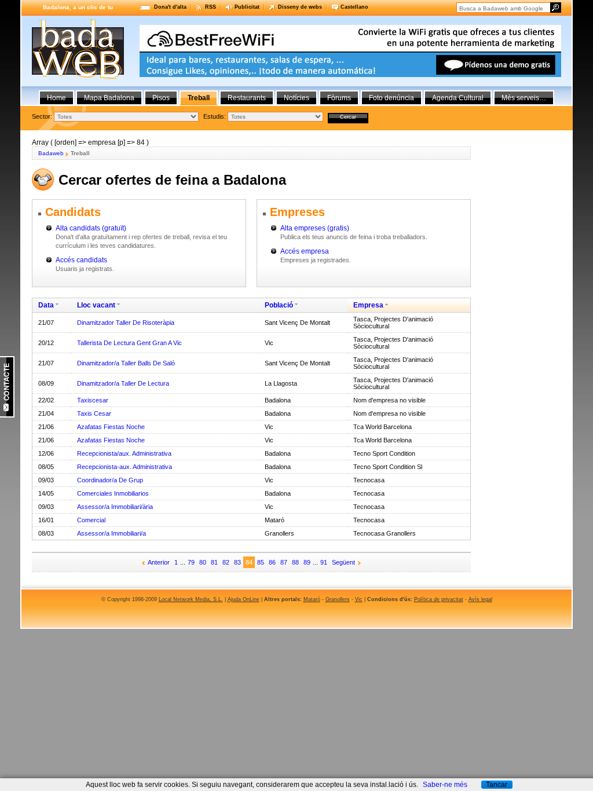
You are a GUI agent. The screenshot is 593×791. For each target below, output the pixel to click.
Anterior (159, 562)
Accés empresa (304, 251)
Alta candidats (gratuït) (91, 228)
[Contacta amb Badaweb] (7, 415)
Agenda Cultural (458, 98)
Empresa (368, 305)
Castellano (354, 7)
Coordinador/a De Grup (110, 480)
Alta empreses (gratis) (314, 228)
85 (260, 562)
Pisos (161, 98)
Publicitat (247, 7)
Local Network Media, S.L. (191, 599)
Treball (199, 98)
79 (191, 562)
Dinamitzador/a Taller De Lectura (123, 383)
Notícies (296, 98)
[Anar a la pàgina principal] (78, 76)
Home (56, 98)
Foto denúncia (391, 98)
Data (46, 305)
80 (202, 562)
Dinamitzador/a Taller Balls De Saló (126, 363)
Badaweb (51, 153)
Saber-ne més (445, 785)
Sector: (42, 116)
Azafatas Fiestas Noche (111, 426)
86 (272, 562)
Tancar (496, 785)
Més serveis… (524, 98)
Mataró (311, 599)
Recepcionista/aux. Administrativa (124, 453)
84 (249, 562)
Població (279, 305)
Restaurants (247, 98)
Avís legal (480, 599)
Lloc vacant (96, 305)
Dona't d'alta (170, 7)
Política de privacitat (438, 599)
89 (306, 562)
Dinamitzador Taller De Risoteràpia (125, 322)
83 (237, 562)
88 (295, 562)
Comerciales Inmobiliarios (113, 493)
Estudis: (214, 116)
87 (283, 562)
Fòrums (339, 98)
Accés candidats (81, 260)
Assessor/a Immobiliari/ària (115, 506)
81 (214, 562)
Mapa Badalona (109, 98)
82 (225, 562)
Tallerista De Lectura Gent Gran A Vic (129, 342)
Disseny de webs (300, 7)
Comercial (91, 520)
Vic (359, 599)
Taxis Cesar (94, 413)
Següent (343, 562)
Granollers (337, 599)
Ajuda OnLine (243, 599)
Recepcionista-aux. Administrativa (124, 466)
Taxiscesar (92, 400)
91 (323, 562)
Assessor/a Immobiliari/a (111, 533)
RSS (210, 7)
